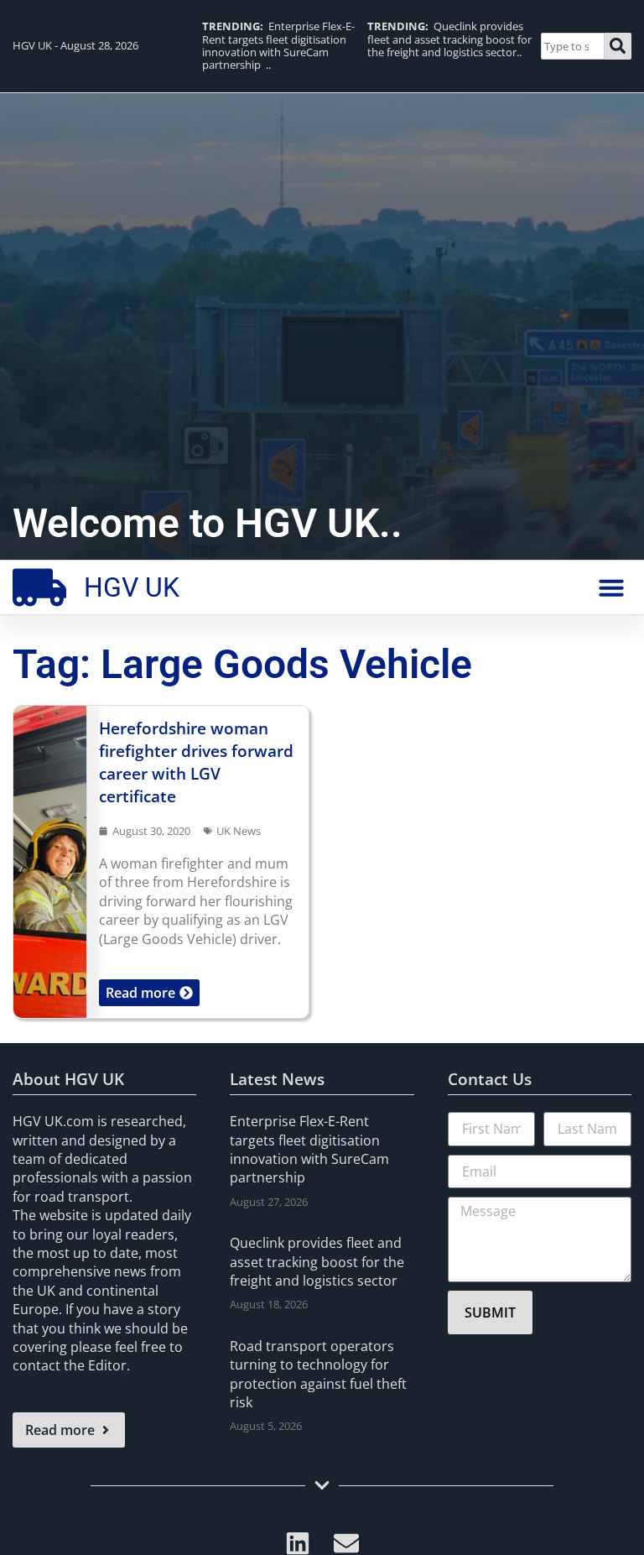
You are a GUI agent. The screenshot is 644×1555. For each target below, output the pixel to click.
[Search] (618, 46)
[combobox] (572, 46)
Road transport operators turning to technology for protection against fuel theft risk (318, 1374)
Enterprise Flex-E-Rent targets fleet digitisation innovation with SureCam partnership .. (278, 45)
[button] (611, 587)
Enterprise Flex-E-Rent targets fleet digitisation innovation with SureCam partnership (309, 1149)
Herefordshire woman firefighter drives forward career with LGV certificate (196, 762)
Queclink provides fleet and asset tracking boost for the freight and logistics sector (317, 1262)
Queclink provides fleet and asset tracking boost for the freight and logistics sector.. (449, 39)
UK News (238, 830)
